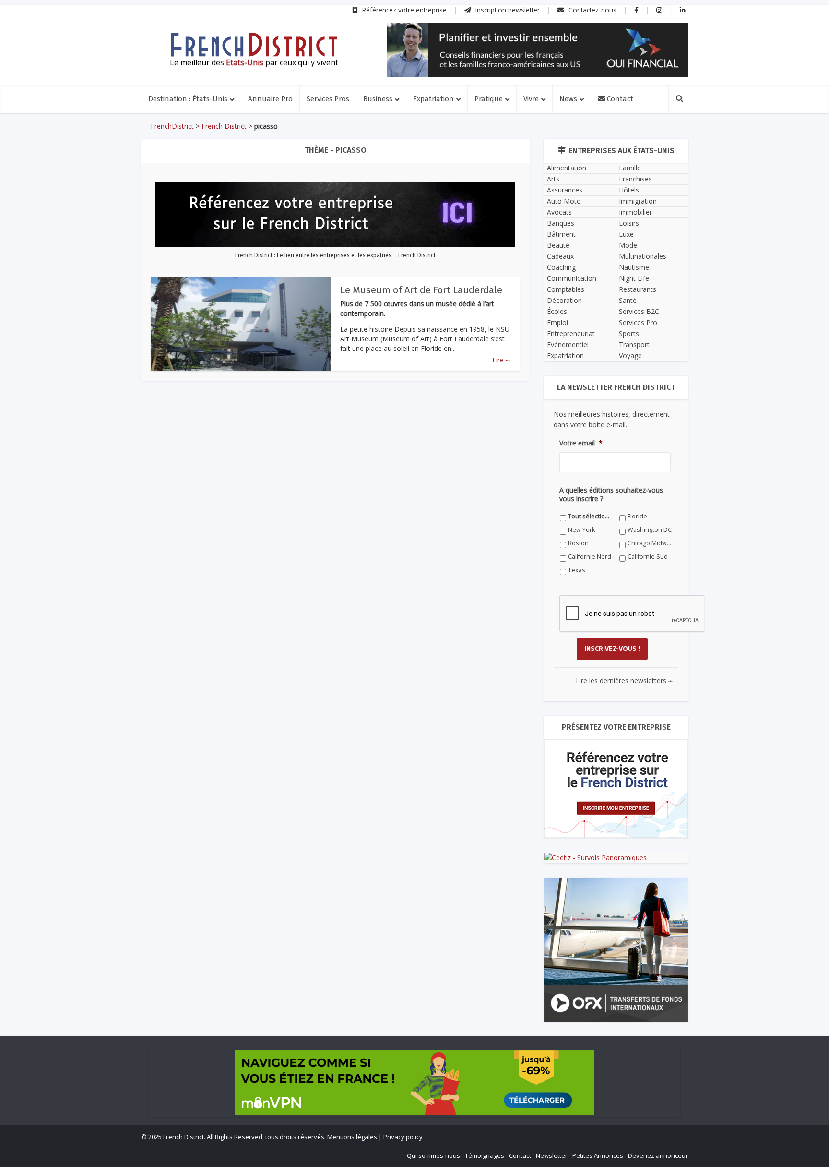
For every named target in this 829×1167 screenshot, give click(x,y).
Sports (629, 333)
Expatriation (433, 99)
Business (377, 99)
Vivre (531, 99)
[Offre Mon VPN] (414, 1082)
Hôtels (629, 189)
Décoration (564, 300)
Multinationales (642, 256)
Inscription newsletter (507, 9)
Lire (501, 359)
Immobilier (635, 212)
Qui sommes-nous (433, 1155)
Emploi (557, 322)
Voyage (630, 355)
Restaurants (637, 289)
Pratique (488, 99)
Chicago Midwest (650, 543)
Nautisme (634, 267)
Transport (634, 344)
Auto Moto (564, 200)
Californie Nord (589, 557)
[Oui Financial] (537, 50)
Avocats (559, 212)
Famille (630, 167)
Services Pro (638, 322)
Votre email (581, 443)
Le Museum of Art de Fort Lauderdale (421, 290)
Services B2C (639, 311)
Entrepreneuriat (571, 333)
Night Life (634, 278)
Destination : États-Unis (187, 99)
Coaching (561, 267)
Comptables (565, 289)
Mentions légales (352, 1136)
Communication (571, 278)
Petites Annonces (597, 1155)
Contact (619, 99)
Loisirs (629, 223)
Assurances (564, 189)
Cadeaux (560, 256)
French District (224, 126)
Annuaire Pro (270, 99)
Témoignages (484, 1155)
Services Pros (328, 99)
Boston (578, 543)
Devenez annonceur (658, 1155)
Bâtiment (561, 234)
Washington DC (650, 530)
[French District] (253, 45)
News (568, 99)
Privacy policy (403, 1136)
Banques (560, 223)
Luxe (626, 234)
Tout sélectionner (590, 516)
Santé (628, 300)
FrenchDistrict (172, 126)
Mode (628, 245)
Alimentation (566, 167)
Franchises (635, 178)
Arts (553, 178)
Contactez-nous (591, 9)
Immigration (638, 200)
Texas (576, 570)
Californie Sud (648, 557)
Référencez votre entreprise (403, 9)
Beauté (558, 245)
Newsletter (552, 1155)
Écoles (557, 311)
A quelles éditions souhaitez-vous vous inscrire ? (611, 494)
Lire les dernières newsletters (624, 680)
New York (581, 530)
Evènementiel (568, 344)
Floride (637, 516)
